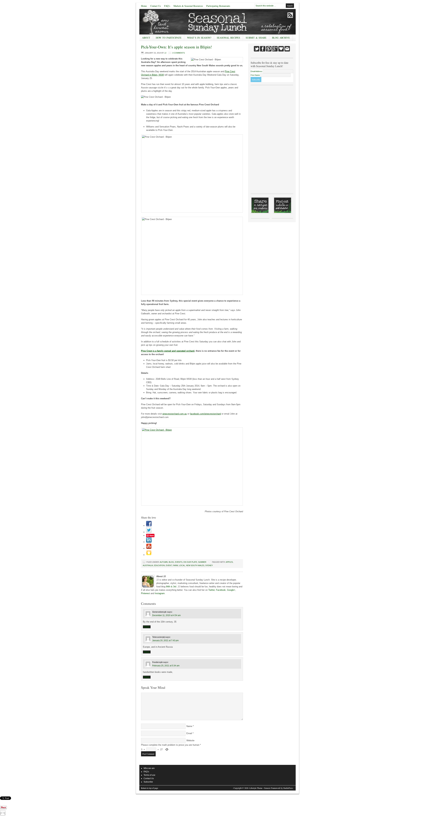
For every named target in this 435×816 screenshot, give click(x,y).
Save (152, 535)
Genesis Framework (272, 788)
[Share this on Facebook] (149, 525)
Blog (171, 562)
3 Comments (178, 53)
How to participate (167, 38)
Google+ (231, 590)
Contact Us (155, 5)
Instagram (160, 593)
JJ (165, 53)
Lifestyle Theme (255, 788)
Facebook (221, 590)
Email (189, 733)
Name (189, 726)
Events (178, 562)
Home (144, 5)
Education (159, 565)
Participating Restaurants (218, 5)
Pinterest (145, 593)
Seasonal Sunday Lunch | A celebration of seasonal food (164, 21)
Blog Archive (281, 37)
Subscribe (148, 782)
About (144, 38)
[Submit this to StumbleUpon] (149, 548)
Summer (202, 562)
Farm (175, 565)
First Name (255, 75)
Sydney (209, 565)
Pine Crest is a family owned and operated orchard (167, 351)
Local (182, 565)
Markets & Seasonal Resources (188, 5)
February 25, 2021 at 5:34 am (165, 665)
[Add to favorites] (149, 555)
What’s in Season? (199, 37)
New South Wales (195, 565)
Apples (229, 562)
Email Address (257, 71)
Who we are (149, 768)
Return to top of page (149, 788)
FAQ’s (167, 5)
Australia (148, 565)
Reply (147, 627)
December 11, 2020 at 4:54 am (166, 615)
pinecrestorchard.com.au (174, 414)
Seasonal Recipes (227, 38)
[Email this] (2, 814)
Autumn (164, 562)
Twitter (211, 590)
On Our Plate (190, 562)
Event (169, 565)
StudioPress (288, 788)
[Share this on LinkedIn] (149, 542)
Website (190, 740)
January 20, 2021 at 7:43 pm (165, 640)
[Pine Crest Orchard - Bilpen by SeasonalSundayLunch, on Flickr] (192, 466)
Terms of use (149, 775)
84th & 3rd (171, 586)
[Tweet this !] (149, 532)
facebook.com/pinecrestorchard (205, 414)
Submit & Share (254, 38)
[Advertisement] (271, 139)
